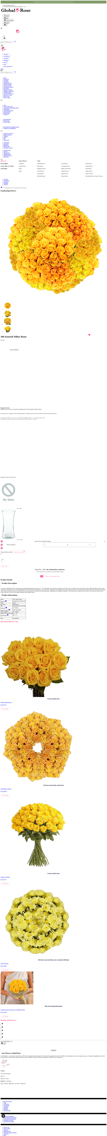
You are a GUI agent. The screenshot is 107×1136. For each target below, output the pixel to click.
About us (5, 1130)
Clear (4, 1043)
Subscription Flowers (8, 87)
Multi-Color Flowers (66, 168)
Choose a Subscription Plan (52, 576)
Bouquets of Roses (7, 89)
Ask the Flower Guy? (8, 93)
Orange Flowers (65, 171)
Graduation (6, 143)
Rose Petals (6, 88)
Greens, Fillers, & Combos (7, 166)
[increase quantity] (89, 545)
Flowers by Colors (7, 95)
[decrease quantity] (45, 545)
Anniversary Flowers (8, 133)
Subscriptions (4, 168)
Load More (53, 1050)
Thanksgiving (6, 153)
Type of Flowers (23, 161)
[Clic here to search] (15, 72)
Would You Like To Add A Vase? (8, 477)
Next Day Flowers (7, 1101)
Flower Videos (6, 97)
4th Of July (6, 156)
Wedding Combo (7, 92)
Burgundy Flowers (41, 168)
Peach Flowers (64, 176)
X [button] (1, 70)
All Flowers (3, 161)
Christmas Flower (7, 83)
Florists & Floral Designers (9, 1119)
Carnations (5, 80)
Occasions (5, 182)
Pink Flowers (89, 163)
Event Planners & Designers (9, 1117)
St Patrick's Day (7, 150)
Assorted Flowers (41, 163)
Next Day (5, 179)
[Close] (2, 45)
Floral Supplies (4, 163)
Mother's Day (6, 146)
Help (7, 18)
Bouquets (5, 1109)
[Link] (15, 42)
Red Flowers (88, 168)
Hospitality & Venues (8, 1120)
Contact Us (6, 114)
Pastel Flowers (64, 173)
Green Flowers (40, 173)
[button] (4, 36)
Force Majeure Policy (8, 110)
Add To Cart (4, 566)
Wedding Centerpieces (8, 91)
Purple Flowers (89, 166)
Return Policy (6, 113)
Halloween (6, 145)
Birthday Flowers (7, 84)
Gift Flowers (6, 142)
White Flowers (89, 171)
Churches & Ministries (8, 1116)
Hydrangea (6, 81)
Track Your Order (9, 20)
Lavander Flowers (65, 166)
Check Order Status (8, 106)
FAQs (4, 105)
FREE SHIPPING (14, 349)
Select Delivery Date (18, 552)
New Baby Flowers (8, 147)
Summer (5, 151)
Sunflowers (6, 79)
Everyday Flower (7, 85)
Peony (20, 168)
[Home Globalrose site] (16, 12)
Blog (4, 1135)
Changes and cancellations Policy (11, 107)
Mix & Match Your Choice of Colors (94, 176)
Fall (4, 138)
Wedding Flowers (7, 155)
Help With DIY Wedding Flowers (11, 127)
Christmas (5, 136)
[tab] (7, 305)
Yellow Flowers (89, 173)
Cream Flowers (40, 171)
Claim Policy (6, 109)
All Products (6, 180)
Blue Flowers (40, 166)
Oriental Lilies (22, 166)
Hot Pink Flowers (41, 176)
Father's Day (6, 140)
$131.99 (2, 340)
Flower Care (6, 96)
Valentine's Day (7, 154)
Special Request (7, 119)
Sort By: (2, 1041)
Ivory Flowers (64, 163)
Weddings (5, 183)
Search (7, 15)
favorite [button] (89, 335)
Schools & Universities (8, 1121)
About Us (5, 184)
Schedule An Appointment (9, 128)
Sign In (7, 23)
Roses (4, 77)
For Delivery (15, 6)
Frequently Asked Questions (10, 1132)
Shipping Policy (7, 111)
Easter (4, 137)
